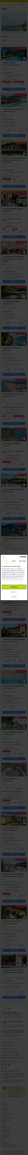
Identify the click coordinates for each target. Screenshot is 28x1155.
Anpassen (13, 591)
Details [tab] (14, 561)
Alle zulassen (14, 587)
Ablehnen (14, 596)
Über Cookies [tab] (22, 561)
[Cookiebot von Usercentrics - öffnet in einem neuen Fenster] (20, 557)
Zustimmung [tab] (5, 561)
